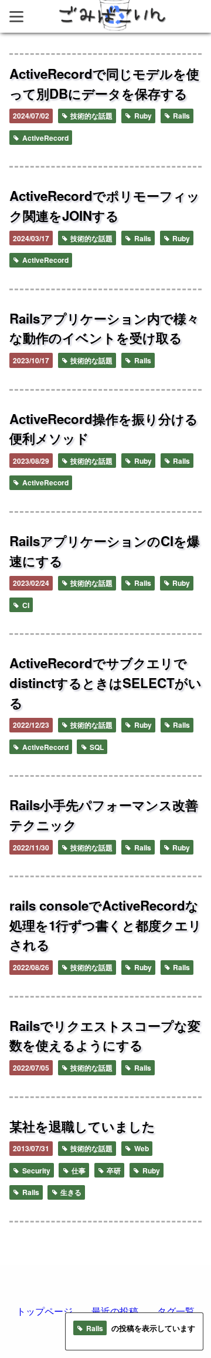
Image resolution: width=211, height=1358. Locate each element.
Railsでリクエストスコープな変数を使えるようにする (104, 1035)
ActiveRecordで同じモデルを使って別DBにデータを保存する (104, 83)
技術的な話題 (91, 115)
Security (35, 1170)
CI (25, 605)
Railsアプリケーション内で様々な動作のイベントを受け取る (104, 328)
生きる (70, 1192)
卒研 (113, 1170)
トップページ (44, 1311)
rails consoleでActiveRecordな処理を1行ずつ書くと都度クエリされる (105, 925)
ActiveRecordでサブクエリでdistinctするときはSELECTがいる (105, 682)
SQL (96, 747)
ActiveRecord (45, 138)
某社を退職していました (82, 1126)
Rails (180, 115)
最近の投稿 (114, 1311)
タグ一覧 (176, 1311)
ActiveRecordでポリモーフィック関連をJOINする (104, 205)
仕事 (78, 1170)
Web (140, 1148)
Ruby (142, 115)
